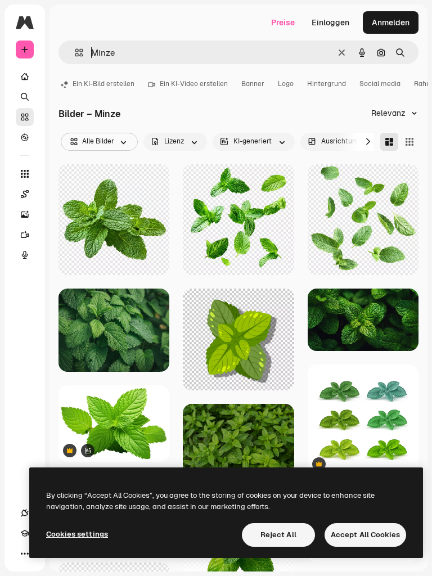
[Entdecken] (25, 137)
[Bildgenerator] (25, 214)
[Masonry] (389, 142)
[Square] (409, 142)
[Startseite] (25, 77)
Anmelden (391, 22)
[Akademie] (25, 533)
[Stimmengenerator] (25, 255)
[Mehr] (25, 553)
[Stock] (25, 117)
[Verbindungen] (25, 513)
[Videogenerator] (25, 235)
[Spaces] (25, 194)
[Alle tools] (25, 174)
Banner (252, 83)
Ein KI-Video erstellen (194, 83)
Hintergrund (326, 83)
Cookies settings (77, 534)
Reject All (278, 534)
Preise (283, 22)
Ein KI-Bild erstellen (103, 83)
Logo (286, 83)
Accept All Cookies (365, 534)
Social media (379, 83)
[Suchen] (25, 97)
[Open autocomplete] (74, 52)
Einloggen (330, 22)
